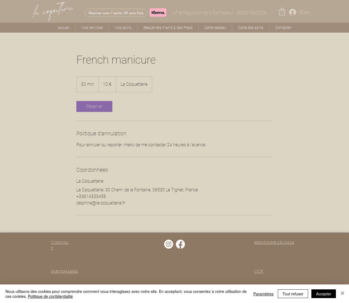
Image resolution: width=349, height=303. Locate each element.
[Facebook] (180, 244)
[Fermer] (342, 294)
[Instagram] (168, 244)
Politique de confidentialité (50, 296)
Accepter (323, 293)
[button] (282, 11)
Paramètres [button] (263, 293)
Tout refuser (292, 293)
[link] (94, 106)
